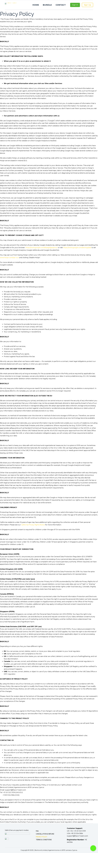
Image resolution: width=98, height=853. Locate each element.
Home (35, 5)
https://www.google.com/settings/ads (77, 247)
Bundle (47, 5)
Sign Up (87, 5)
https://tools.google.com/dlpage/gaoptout (42, 247)
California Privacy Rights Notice (33, 525)
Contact (61, 5)
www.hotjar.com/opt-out (9, 257)
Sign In (75, 5)
